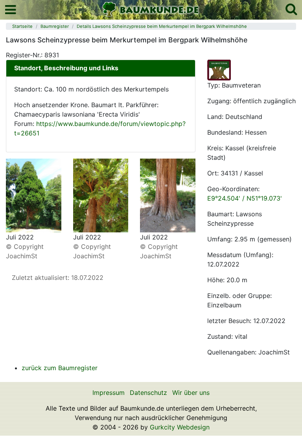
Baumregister (55, 26)
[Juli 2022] (33, 195)
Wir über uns (191, 392)
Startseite (22, 26)
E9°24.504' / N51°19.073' (244, 198)
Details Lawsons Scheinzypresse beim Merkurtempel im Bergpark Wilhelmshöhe (162, 26)
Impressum (108, 392)
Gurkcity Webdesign (180, 427)
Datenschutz (148, 392)
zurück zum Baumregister (60, 368)
